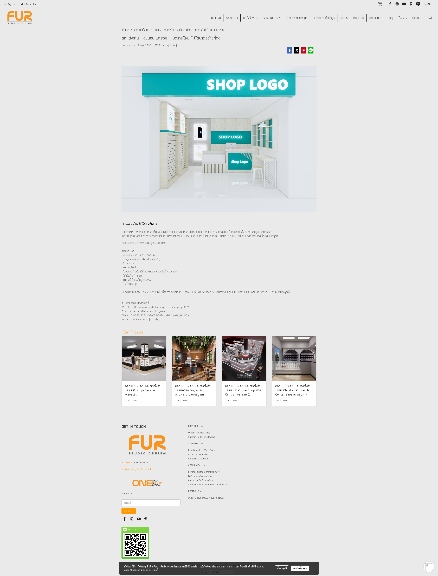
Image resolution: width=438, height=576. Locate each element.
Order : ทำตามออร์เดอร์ (199, 432)
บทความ (374, 17)
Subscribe (129, 511)
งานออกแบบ (271, 17)
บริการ (344, 17)
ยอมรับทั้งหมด (300, 568)
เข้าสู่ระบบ (11, 4)
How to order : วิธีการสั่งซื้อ (201, 450)
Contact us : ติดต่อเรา (198, 458)
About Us (232, 17)
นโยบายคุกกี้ (152, 570)
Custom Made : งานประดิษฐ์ (201, 437)
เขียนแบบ (358, 17)
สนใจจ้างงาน (250, 17)
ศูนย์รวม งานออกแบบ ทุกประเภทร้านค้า (206, 498)
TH (429, 4)
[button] (430, 17)
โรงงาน (402, 17)
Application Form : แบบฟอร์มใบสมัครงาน (208, 484)
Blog (390, 17)
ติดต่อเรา (417, 17)
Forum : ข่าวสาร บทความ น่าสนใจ (204, 472)
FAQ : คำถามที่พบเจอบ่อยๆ (200, 476)
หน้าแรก (216, 17)
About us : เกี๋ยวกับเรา (198, 454)
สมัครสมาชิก (29, 4)
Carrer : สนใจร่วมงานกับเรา (201, 480)
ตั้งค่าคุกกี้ (282, 568)
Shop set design (297, 17)
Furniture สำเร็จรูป (324, 17)
